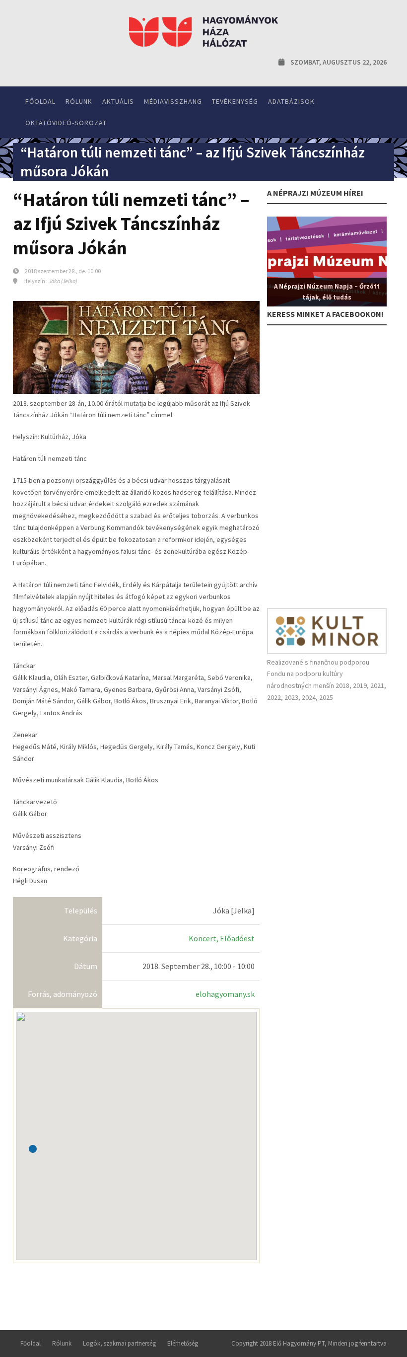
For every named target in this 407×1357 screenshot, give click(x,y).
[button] (33, 1149)
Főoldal (40, 101)
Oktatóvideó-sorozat (66, 122)
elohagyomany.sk (225, 994)
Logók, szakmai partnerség (119, 1343)
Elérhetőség (182, 1343)
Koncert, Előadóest (222, 938)
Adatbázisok (291, 101)
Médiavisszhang (173, 101)
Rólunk (79, 101)
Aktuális (118, 101)
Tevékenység (235, 101)
